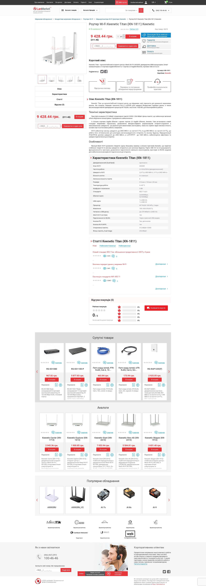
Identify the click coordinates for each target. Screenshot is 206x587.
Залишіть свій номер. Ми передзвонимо (50, 566)
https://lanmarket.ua (158, 584)
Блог (90, 2)
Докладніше (160, 264)
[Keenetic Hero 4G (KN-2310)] (129, 421)
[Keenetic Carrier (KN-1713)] (52, 421)
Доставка (67, 2)
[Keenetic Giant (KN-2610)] (103, 421)
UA (154, 2)
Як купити (58, 2)
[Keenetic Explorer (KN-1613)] (77, 421)
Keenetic (168, 73)
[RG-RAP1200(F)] (155, 351)
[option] (61, 48)
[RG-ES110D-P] (77, 351)
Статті (59, 99)
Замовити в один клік (72, 126)
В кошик (79, 117)
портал (123, 2)
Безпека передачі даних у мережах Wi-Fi (109, 264)
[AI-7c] (103, 494)
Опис (59, 89)
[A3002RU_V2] (77, 494)
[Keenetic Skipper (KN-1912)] (155, 421)
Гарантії (83, 2)
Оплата (75, 2)
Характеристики (59, 94)
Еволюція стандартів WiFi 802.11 (106, 277)
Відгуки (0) (59, 105)
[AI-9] (155, 494)
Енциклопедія (99, 2)
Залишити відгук (157, 308)
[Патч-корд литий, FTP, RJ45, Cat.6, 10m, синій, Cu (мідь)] (103, 351)
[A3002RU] (52, 494)
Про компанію (39, 2)
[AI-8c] (129, 494)
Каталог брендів (89, 10)
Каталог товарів (70, 10)
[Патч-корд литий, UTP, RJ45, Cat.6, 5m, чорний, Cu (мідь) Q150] (129, 351)
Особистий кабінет (137, 2)
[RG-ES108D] (52, 351)
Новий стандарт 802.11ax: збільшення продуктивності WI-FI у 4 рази (121, 252)
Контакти (50, 2)
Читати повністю (140, 564)
